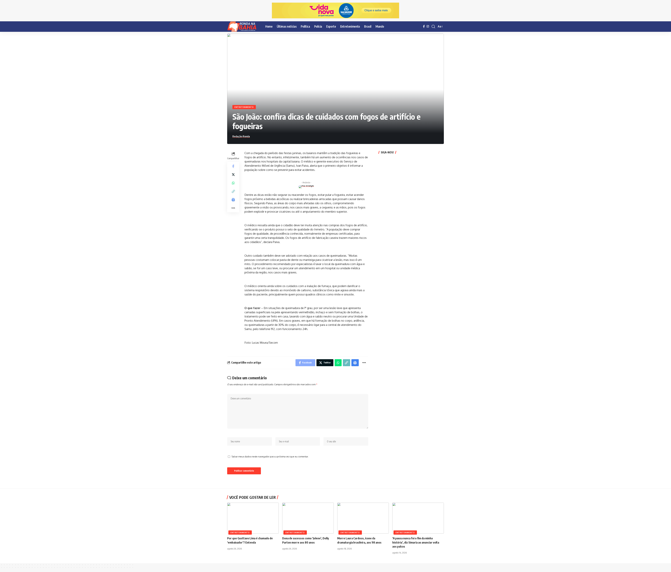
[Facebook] (424, 26)
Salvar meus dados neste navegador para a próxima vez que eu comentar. (270, 456)
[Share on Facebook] (233, 166)
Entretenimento (244, 107)
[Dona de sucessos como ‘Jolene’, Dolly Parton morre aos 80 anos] (308, 518)
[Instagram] (428, 26)
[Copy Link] (233, 191)
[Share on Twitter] (233, 174)
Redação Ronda (241, 136)
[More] (233, 208)
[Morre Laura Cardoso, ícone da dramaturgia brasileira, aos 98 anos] (363, 518)
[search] (433, 27)
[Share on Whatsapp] (233, 183)
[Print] (233, 199)
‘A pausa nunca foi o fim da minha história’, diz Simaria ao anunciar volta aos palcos (415, 542)
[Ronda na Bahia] (243, 26)
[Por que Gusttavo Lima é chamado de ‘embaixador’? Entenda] (253, 518)
